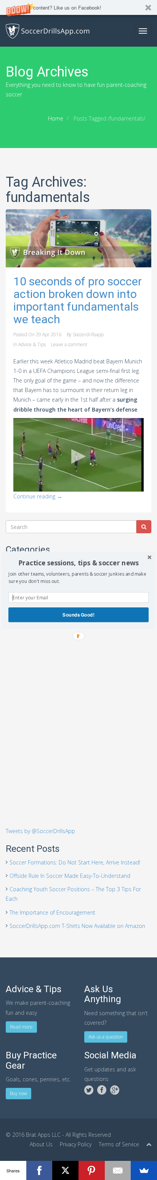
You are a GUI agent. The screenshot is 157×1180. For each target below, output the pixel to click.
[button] (78, 563)
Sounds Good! (78, 614)
